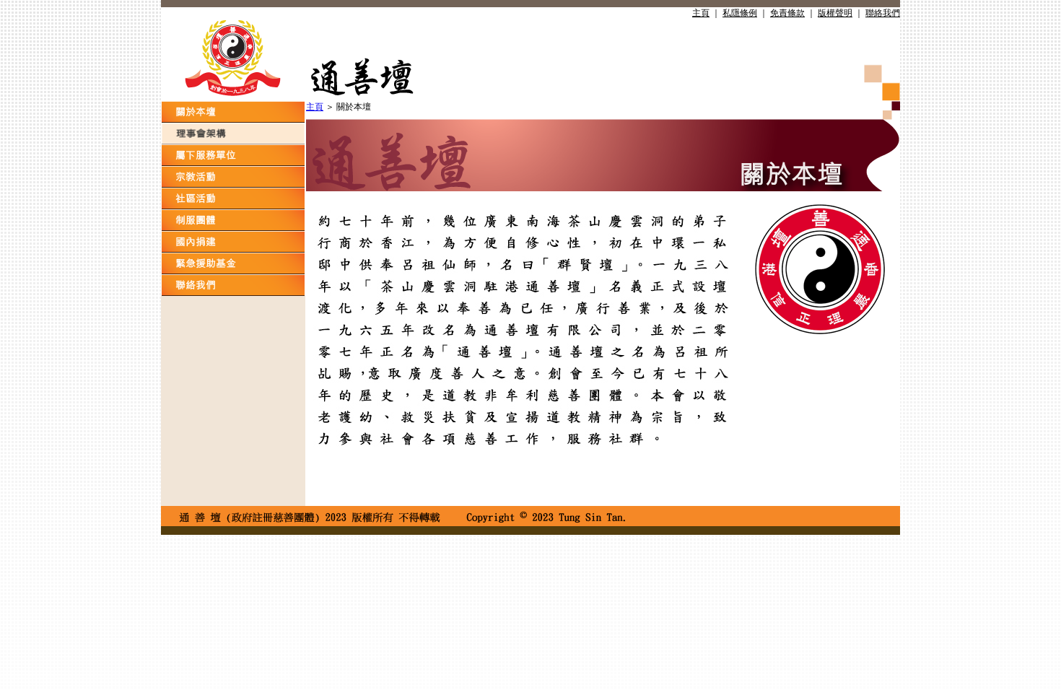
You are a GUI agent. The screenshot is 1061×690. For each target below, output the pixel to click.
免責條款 (787, 13)
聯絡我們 (882, 13)
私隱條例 (739, 13)
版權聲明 (835, 13)
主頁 (700, 13)
